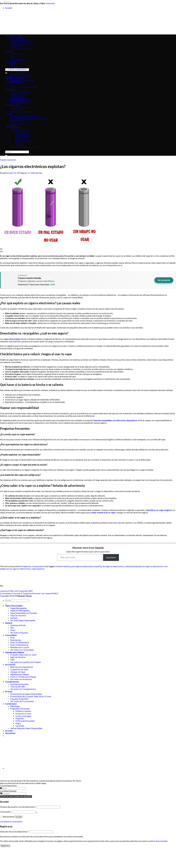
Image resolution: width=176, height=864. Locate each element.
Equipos (8, 623)
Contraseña (6, 811)
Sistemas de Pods (18, 625)
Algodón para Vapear (18, 98)
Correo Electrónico (8, 785)
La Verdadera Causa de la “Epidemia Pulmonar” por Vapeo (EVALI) (29, 593)
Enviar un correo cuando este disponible (16, 796)
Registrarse (5, 846)
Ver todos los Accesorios (20, 103)
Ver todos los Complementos (21, 112)
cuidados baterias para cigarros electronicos (74, 566)
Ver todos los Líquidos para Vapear (24, 87)
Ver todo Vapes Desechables (22, 620)
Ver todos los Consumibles (21, 76)
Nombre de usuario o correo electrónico (18, 807)
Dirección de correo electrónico (14, 831)
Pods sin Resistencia (18, 71)
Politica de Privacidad (24, 141)
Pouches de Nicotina (18, 107)
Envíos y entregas (22, 136)
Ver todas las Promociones (21, 123)
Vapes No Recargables (20, 610)
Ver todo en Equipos (19, 632)
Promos (8, 691)
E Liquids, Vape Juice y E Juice (22, 80)
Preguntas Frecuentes (19, 130)
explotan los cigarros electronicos (109, 566)
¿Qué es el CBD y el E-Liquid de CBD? (16, 591)
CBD (12, 659)
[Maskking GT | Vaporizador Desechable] (9, 280)
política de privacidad (158, 841)
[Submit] (6, 155)
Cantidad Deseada (8, 791)
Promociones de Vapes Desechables (24, 116)
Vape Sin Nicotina (18, 615)
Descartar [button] (50, 3)
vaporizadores (38, 568)
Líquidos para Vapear (14, 78)
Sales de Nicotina (17, 83)
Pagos (17, 143)
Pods (12, 65)
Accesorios (10, 664)
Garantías (19, 145)
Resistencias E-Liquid (18, 74)
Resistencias (15, 67)
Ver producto (164, 280)
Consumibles (11, 62)
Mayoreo (19, 138)
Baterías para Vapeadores (20, 92)
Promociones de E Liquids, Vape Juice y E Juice (28, 118)
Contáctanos (11, 125)
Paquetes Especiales (18, 121)
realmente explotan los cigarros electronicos (144, 566)
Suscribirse (111, 557)
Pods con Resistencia (18, 69)
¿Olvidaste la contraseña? (11, 821)
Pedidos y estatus (22, 132)
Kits (12, 627)
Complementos (12, 105)
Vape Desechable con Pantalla (23, 613)
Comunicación (11, 160)
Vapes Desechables (14, 605)
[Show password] (37, 812)
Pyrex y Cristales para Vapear (22, 100)
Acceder (18, 817)
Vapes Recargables (18, 608)
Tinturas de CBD (17, 109)
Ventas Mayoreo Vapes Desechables (24, 147)
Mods (12, 630)
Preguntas (3, 160)
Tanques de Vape (16, 96)
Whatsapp (14, 127)
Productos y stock (22, 134)
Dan (40, 173)
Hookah (13, 618)
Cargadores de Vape (18, 94)
